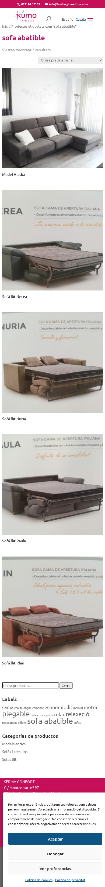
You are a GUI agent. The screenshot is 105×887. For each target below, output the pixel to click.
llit (69, 707)
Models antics (14, 743)
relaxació (77, 713)
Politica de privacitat (70, 880)
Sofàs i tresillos (14, 751)
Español (68, 19)
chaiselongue (23, 708)
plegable (16, 714)
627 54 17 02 (30, 4)
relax (59, 714)
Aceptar (55, 839)
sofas (77, 722)
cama (7, 707)
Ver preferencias (55, 868)
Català (81, 19)
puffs (49, 715)
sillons (22, 722)
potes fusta (38, 715)
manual (78, 708)
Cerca (66, 685)
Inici (5, 26)
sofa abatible (50, 720)
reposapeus (9, 722)
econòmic (55, 707)
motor (91, 707)
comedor (38, 708)
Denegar (55, 853)
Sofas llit (9, 759)
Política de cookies (38, 880)
